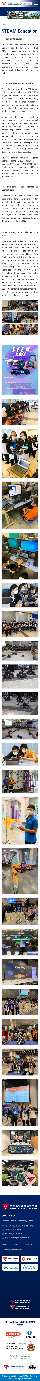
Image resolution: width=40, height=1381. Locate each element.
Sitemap (5, 1245)
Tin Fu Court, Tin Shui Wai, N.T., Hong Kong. (21, 1226)
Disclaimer (16, 1245)
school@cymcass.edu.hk (20, 1238)
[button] (20, 370)
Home (4, 24)
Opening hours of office (13, 1250)
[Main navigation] (37, 3)
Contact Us (28, 1245)
